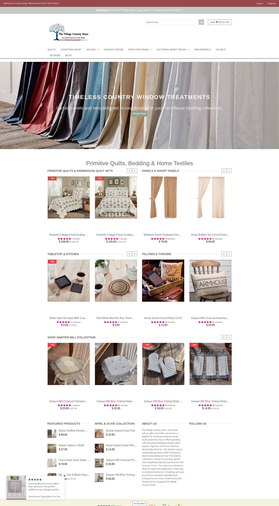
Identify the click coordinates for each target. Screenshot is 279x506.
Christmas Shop (71, 49)
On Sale (221, 49)
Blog (68, 55)
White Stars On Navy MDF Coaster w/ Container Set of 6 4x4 (84, 321)
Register (272, 3)
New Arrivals (202, 49)
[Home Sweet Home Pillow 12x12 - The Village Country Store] (99, 453)
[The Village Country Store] (68, 31)
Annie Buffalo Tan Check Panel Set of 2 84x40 (217, 236)
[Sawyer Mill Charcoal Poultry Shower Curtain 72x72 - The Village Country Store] (99, 467)
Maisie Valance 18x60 (71, 450)
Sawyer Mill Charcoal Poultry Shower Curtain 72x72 (136, 465)
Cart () (220, 22)
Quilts (51, 49)
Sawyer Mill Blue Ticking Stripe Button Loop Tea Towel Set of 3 (227, 406)
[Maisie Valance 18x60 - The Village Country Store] (51, 453)
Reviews (55, 55)
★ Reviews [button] (139, 503)
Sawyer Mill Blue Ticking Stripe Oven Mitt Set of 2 (172, 406)
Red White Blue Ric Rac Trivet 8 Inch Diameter (123, 321)
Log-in (259, 3)
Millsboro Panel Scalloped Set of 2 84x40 (167, 236)
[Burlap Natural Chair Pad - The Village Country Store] (99, 438)
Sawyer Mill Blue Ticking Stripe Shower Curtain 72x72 (137, 479)
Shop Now (139, 113)
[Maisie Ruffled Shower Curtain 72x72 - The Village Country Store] (51, 438)
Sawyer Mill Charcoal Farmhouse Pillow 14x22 (218, 321)
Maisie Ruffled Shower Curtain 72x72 (80, 435)
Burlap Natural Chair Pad (120, 435)
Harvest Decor (113, 49)
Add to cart (69, 230)
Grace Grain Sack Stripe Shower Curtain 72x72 (86, 465)
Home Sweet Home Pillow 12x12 (163, 321)
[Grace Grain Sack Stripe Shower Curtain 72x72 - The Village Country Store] (51, 467)
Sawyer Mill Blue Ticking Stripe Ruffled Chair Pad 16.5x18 (130, 406)
